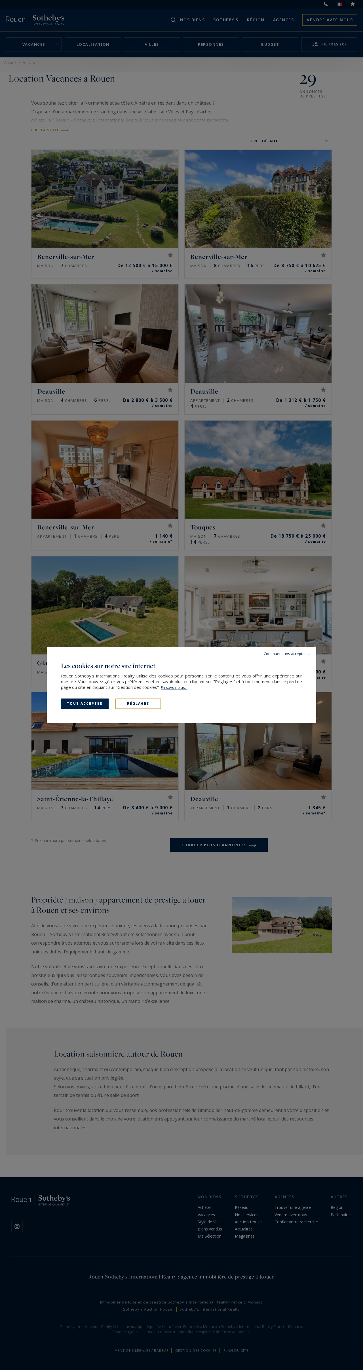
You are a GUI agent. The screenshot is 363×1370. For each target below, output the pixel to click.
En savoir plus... (174, 687)
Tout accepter (85, 703)
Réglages (138, 703)
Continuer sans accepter (285, 653)
